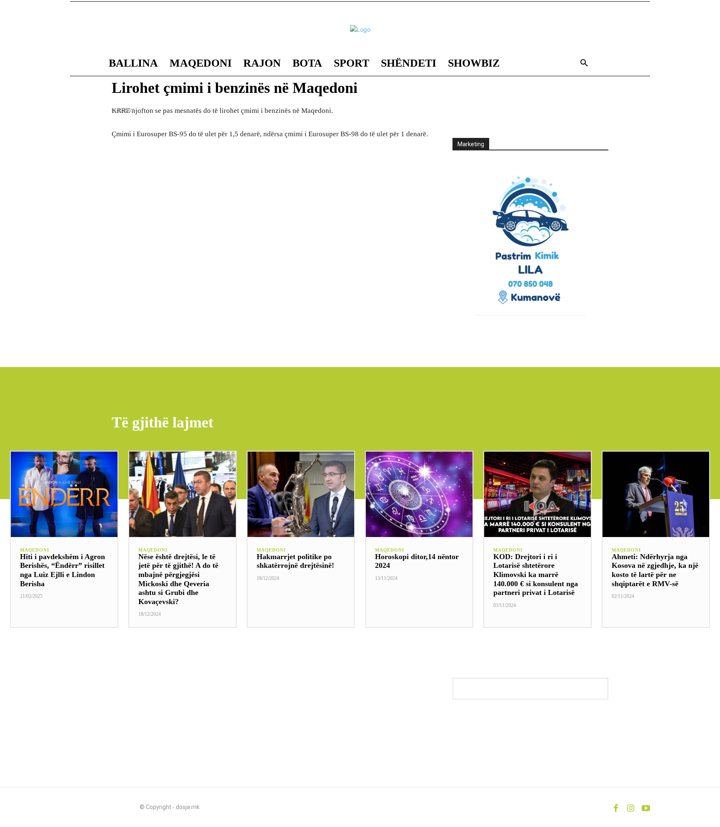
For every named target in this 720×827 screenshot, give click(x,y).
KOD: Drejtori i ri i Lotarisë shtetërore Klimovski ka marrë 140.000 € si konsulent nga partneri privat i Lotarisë (535, 574)
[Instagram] (631, 807)
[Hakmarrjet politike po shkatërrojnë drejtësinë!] (301, 494)
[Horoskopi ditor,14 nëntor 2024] (419, 494)
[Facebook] (616, 807)
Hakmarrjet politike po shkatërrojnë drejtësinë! (295, 561)
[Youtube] (646, 807)
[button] (584, 63)
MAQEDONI (34, 550)
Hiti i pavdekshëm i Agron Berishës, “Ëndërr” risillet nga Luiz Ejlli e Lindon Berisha (62, 570)
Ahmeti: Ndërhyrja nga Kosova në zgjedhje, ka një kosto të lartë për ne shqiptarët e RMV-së (655, 570)
